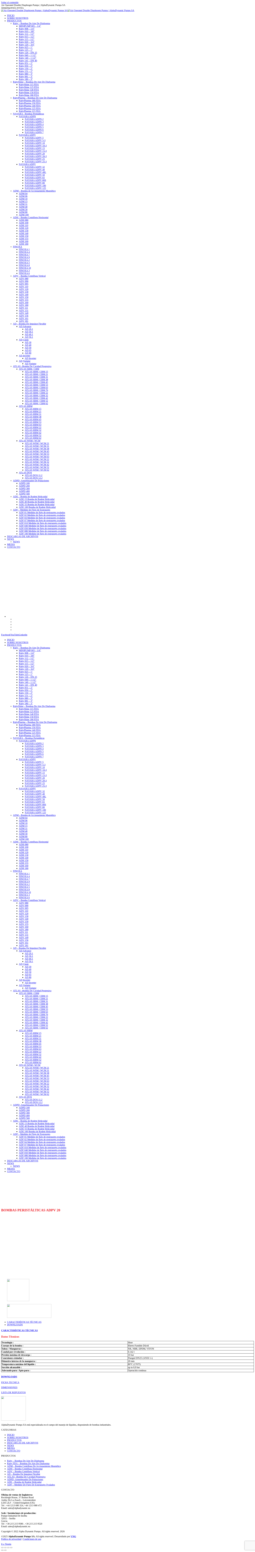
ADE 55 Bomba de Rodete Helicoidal (36, 504)
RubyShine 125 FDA (29, 87)
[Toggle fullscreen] (8, 1547)
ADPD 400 (24, 491)
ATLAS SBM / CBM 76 (36, 390)
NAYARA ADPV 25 (35, 159)
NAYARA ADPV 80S (35, 180)
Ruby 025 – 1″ (26, 47)
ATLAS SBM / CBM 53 (36, 385)
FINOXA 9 (24, 257)
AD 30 (28, 342)
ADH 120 (23, 228)
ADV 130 (23, 292)
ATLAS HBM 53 (33, 422)
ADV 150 (23, 297)
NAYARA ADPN (27, 116)
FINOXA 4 (24, 252)
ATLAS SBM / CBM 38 (36, 379)
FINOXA (17, 246)
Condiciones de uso (32, 1539)
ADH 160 (23, 241)
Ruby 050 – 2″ (26, 66)
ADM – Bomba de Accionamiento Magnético (34, 191)
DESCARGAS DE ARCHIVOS (22, 536)
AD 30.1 (29, 331)
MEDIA (11, 544)
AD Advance (25, 326)
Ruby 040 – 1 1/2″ (27, 55)
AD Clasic (24, 339)
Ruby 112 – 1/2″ (26, 34)
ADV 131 (23, 310)
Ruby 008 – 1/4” (27, 28)
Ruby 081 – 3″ (26, 76)
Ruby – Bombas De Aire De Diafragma (31, 23)
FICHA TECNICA (10, 1382)
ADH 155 (23, 238)
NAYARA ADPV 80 (35, 183)
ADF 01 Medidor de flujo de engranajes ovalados (42, 512)
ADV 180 (23, 305)
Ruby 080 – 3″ (26, 74)
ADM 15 (23, 201)
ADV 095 (23, 284)
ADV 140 (23, 294)
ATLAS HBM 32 (33, 430)
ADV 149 (23, 313)
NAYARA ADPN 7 (34, 132)
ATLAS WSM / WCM (29, 440)
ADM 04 (23, 193)
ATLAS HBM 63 (33, 425)
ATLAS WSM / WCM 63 (37, 456)
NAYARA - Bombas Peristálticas (28, 114)
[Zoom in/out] (11, 1547)
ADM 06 (23, 196)
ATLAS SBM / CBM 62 (36, 403)
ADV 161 (23, 318)
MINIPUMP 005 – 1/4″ (30, 26)
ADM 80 (23, 212)
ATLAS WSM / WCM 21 (37, 443)
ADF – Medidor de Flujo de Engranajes (31, 510)
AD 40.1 (29, 334)
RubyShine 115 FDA (29, 84)
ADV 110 (23, 286)
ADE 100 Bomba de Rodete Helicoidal (37, 507)
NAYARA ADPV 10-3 (36, 145)
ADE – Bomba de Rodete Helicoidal (30, 496)
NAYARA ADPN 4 (34, 124)
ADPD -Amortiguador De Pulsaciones (31, 480)
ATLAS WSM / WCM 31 (37, 446)
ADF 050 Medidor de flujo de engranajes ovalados (42, 528)
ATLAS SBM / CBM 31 (36, 377)
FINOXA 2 (24, 260)
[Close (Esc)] (2, 1547)
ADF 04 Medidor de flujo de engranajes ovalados (42, 518)
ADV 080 (23, 278)
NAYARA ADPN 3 (34, 121)
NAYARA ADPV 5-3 (35, 140)
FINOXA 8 (24, 265)
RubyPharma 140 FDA (30, 106)
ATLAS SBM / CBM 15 (36, 371)
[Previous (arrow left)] (2, 1550)
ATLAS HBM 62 (33, 438)
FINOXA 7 (24, 254)
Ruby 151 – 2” (26, 71)
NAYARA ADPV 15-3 (36, 151)
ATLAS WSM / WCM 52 (37, 467)
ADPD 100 (24, 483)
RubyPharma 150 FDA (30, 103)
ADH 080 (23, 220)
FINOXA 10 (25, 268)
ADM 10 (23, 199)
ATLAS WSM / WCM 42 (37, 464)
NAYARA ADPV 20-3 (36, 156)
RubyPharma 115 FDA (30, 111)
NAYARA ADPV (27, 135)
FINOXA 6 (24, 273)
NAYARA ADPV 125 (35, 188)
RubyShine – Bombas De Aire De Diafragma (34, 82)
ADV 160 (23, 302)
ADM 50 (23, 209)
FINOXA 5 (24, 262)
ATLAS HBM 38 (33, 417)
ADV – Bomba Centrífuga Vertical (29, 276)
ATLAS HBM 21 (33, 411)
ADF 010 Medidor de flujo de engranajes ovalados (42, 523)
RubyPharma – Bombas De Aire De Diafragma (35, 98)
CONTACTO (13, 547)
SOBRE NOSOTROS (17, 18)
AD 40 (28, 345)
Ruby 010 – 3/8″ (27, 31)
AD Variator (24, 361)
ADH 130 (23, 230)
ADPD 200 (24, 486)
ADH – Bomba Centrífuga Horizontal (30, 217)
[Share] (5, 1547)
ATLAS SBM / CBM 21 (36, 374)
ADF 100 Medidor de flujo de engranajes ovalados (42, 533)
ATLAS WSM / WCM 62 (37, 470)
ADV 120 (23, 289)
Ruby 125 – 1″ (26, 50)
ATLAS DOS (25, 472)
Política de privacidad (11, 1539)
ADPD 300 (24, 488)
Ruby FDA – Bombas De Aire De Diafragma (28, 1463)
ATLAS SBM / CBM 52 (36, 401)
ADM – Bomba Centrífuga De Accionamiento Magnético (34, 1466)
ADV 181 (23, 321)
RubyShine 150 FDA (29, 92)
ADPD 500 (24, 494)
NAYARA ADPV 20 (35, 153)
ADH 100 (23, 223)
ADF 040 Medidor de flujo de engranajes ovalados (42, 526)
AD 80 (28, 353)
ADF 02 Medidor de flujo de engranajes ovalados (42, 515)
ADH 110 (23, 225)
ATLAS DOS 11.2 (33, 475)
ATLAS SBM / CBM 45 (36, 382)
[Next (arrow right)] (5, 1550)
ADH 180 (23, 244)
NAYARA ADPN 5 (34, 127)
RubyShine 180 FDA (29, 95)
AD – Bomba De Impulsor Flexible (29, 324)
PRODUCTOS (14, 20)
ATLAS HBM (25, 406)
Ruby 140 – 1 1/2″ (27, 58)
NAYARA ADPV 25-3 (36, 161)
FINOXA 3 (24, 270)
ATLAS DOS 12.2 (33, 478)
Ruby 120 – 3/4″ (27, 44)
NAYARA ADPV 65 (35, 177)
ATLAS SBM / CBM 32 (36, 395)
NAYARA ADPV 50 (35, 175)
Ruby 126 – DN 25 (28, 52)
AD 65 (28, 350)
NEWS (10, 539)
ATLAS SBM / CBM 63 (36, 387)
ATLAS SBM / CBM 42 (36, 398)
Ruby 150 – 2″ (26, 68)
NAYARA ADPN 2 (34, 119)
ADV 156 (23, 316)
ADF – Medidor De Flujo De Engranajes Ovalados (31, 1484)
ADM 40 (23, 207)
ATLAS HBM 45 (33, 419)
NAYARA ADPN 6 (34, 129)
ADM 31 (23, 204)
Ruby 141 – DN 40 (28, 60)
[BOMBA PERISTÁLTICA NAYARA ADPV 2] (35, 1273)
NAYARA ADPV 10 (35, 143)
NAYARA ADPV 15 (35, 148)
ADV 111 (23, 308)
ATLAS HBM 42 (33, 432)
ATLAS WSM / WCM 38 (37, 448)
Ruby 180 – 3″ (26, 79)
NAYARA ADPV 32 (35, 167)
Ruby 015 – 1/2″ (27, 36)
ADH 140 (23, 233)
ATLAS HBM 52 (33, 435)
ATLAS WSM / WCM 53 (37, 454)
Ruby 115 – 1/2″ (26, 39)
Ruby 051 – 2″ (26, 63)
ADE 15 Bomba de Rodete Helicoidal (36, 499)
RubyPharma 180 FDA (30, 100)
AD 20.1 (29, 329)
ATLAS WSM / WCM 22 (37, 459)
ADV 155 (23, 300)
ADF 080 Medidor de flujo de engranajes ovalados (42, 531)
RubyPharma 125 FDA (30, 108)
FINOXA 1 (24, 249)
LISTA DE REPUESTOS (13, 1392)
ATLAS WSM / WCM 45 (37, 451)
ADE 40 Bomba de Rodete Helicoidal (36, 502)
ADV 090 (23, 281)
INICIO (10, 15)
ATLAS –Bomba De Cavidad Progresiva (32, 366)
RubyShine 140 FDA (29, 90)
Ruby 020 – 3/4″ (27, 42)
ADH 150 (23, 236)
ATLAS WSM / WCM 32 (37, 462)
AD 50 (28, 347)
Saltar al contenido (9, 2)
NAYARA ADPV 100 (35, 185)
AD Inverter (24, 355)
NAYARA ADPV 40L (35, 172)
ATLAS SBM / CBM (29, 369)
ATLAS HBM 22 (33, 427)
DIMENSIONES (9, 1387)
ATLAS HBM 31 (33, 414)
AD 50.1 (29, 337)
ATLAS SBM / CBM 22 (36, 393)
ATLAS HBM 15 (33, 409)
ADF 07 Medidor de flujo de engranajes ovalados (42, 520)
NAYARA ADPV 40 (35, 169)
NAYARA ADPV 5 (34, 137)
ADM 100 (24, 215)
